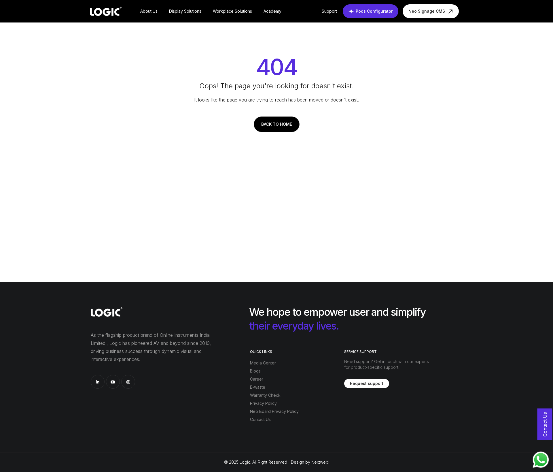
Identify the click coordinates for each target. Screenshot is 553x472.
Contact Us (260, 419)
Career (256, 379)
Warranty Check (265, 395)
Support (329, 11)
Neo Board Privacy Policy (274, 411)
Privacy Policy (263, 403)
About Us (149, 11)
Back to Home (276, 124)
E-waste (257, 387)
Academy (272, 11)
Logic (245, 462)
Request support (366, 383)
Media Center (263, 362)
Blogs (255, 370)
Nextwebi (320, 462)
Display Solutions (185, 11)
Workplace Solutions (232, 11)
